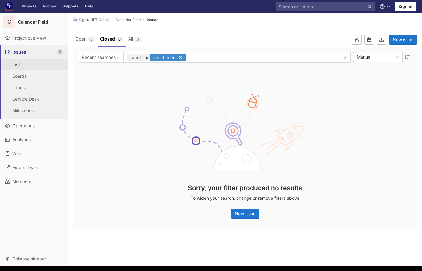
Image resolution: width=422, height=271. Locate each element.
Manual (364, 56)
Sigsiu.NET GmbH (94, 19)
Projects (29, 6)
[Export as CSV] (381, 40)
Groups (49, 6)
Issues (152, 19)
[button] (34, 258)
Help (89, 6)
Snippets (70, 6)
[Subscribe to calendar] (369, 40)
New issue (403, 39)
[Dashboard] (9, 6)
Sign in (405, 6)
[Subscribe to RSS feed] (357, 40)
